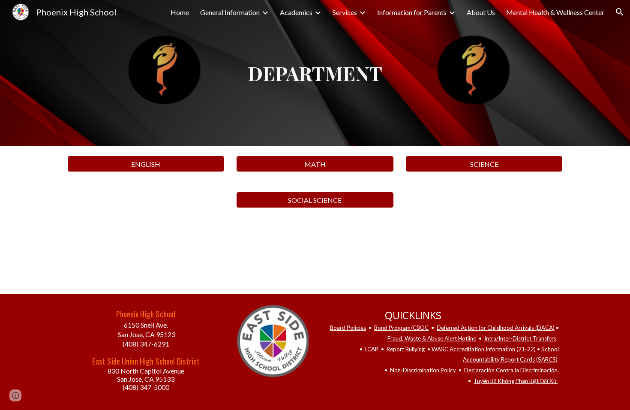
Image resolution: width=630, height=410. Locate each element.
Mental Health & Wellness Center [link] (555, 12)
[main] (315, 73)
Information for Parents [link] (412, 12)
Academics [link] (296, 12)
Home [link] (180, 12)
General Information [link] (230, 12)
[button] (619, 12)
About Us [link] (481, 12)
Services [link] (345, 12)
